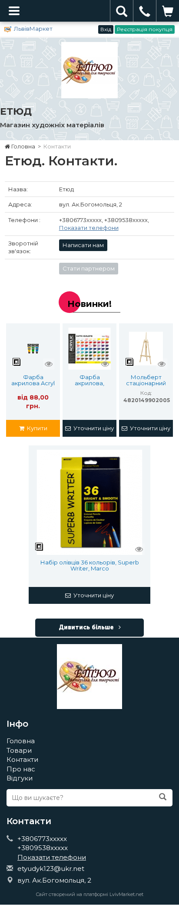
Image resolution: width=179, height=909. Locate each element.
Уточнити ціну (92, 428)
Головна (22, 146)
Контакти (22, 759)
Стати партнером (89, 268)
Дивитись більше (87, 627)
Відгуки (20, 778)
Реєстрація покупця (144, 29)
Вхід (105, 29)
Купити (35, 428)
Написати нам (83, 245)
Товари (19, 750)
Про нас (21, 769)
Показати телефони (89, 227)
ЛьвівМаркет (33, 28)
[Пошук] (162, 797)
